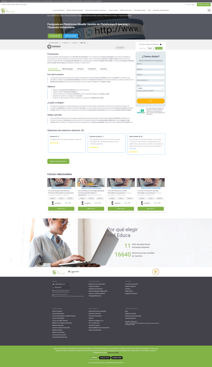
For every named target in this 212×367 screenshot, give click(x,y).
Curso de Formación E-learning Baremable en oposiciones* (149, 193)
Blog (149, 10)
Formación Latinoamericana (161, 10)
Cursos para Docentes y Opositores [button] (95, 10)
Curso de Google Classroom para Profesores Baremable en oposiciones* (61, 193)
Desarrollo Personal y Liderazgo (97, 311)
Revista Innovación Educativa (133, 316)
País (138, 85)
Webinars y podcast (130, 313)
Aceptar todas (116, 357)
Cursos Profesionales (58, 318)
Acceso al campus (204, 4)
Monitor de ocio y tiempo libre (97, 284)
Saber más (60, 208)
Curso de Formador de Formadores (62, 1)
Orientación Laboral (94, 325)
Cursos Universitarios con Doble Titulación (63, 316)
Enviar (151, 101)
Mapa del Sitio (129, 291)
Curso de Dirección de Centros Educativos (31, 1)
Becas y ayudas (113, 10)
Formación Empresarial (95, 316)
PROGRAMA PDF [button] (55, 36)
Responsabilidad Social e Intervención (99, 327)
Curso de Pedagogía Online (14, 1)
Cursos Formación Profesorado (61, 327)
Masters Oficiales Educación (75, 10)
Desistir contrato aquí (131, 321)
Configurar (94, 357)
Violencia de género (94, 286)
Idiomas (91, 318)
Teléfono (140, 74)
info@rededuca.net (60, 284)
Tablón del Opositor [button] (126, 10)
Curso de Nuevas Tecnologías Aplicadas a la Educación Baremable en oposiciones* (91, 193)
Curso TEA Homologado (47, 1)
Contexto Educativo (130, 318)
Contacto (127, 289)
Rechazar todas (104, 357)
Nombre (139, 64)
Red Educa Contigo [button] (139, 10)
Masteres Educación (57, 325)
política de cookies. (113, 352)
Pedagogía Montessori (95, 296)
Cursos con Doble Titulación (60, 320)
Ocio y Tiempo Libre (94, 323)
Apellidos (139, 69)
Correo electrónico (142, 80)
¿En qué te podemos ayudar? (145, 91)
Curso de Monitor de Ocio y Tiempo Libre (92, 1)
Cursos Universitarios (58, 313)
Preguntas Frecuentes (131, 293)
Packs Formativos (57, 311)
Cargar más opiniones (58, 161)
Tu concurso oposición (131, 284)
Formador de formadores (96, 289)
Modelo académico (130, 286)
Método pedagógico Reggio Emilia (98, 291)
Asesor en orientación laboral (97, 293)
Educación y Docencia (95, 313)
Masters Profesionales (58, 332)
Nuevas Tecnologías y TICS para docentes (64, 15)
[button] (54, 69)
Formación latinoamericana (59, 337)
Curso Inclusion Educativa (76, 1)
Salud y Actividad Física (95, 330)
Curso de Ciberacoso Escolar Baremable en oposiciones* (120, 193)
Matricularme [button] (70, 36)
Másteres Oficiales (57, 330)
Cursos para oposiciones (59, 335)
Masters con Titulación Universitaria (62, 323)
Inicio (49, 15)
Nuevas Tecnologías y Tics (96, 320)
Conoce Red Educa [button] (58, 10)
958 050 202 (58, 287)
